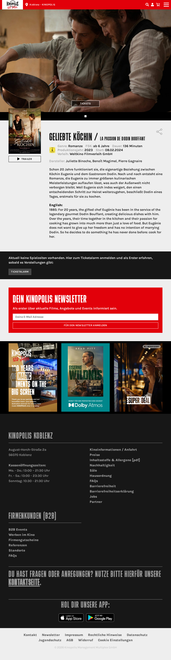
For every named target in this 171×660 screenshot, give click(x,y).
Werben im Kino (22, 535)
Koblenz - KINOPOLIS (42, 4)
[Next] (160, 377)
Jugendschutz (50, 640)
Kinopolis (12, 4)
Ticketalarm (20, 271)
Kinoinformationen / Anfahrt (113, 450)
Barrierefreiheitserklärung (112, 491)
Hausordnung (101, 476)
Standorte (17, 550)
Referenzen (18, 545)
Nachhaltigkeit (102, 465)
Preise (95, 455)
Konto (153, 4)
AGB (69, 640)
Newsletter (51, 635)
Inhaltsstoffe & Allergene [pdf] (115, 460)
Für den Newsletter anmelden (85, 325)
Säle (93, 470)
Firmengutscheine (24, 540)
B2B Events (18, 529)
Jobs (93, 496)
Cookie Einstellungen (115, 640)
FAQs (94, 481)
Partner (96, 502)
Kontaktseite (24, 583)
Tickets (85, 103)
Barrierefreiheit (103, 486)
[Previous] (11, 377)
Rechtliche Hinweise (105, 635)
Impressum (74, 635)
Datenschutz (137, 635)
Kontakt (30, 635)
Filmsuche (148, 4)
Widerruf (85, 640)
